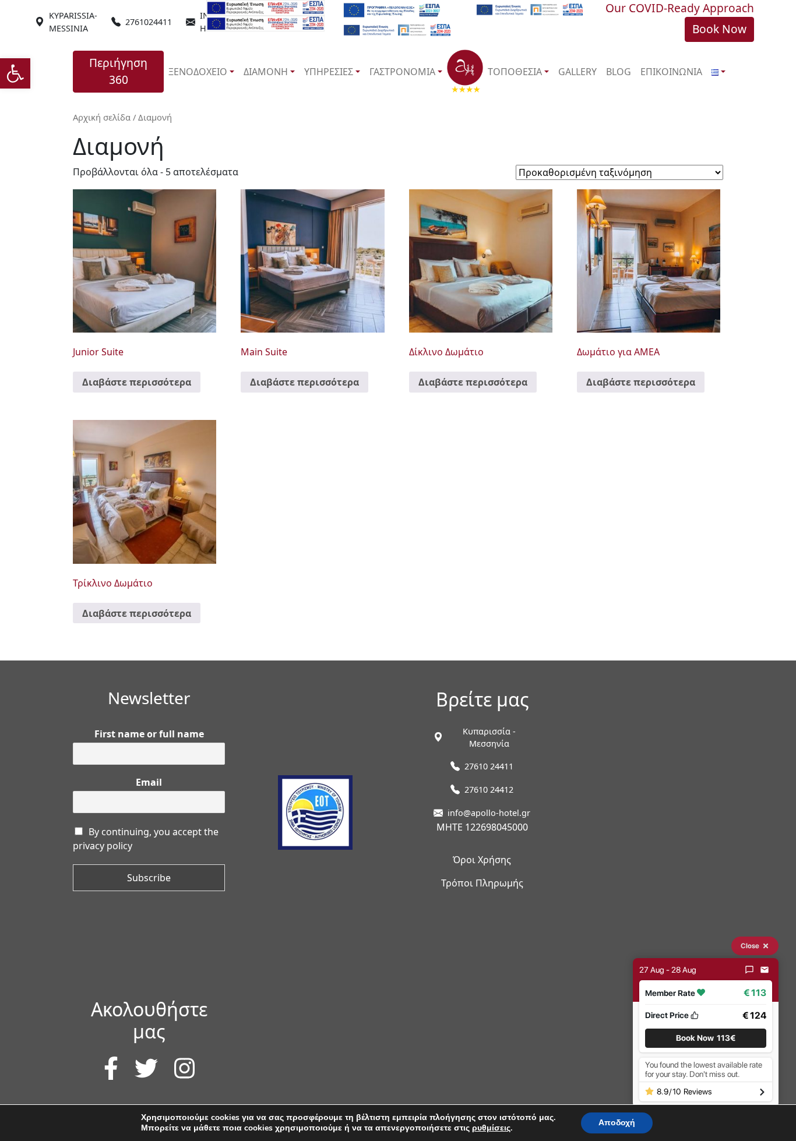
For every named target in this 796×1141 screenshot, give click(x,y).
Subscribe (149, 877)
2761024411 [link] (148, 21)
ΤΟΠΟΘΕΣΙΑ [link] (515, 71)
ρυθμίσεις (491, 1128)
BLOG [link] (618, 71)
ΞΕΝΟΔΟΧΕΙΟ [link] (197, 71)
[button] (705, 1037)
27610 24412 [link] (488, 789)
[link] (15, 73)
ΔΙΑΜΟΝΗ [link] (266, 71)
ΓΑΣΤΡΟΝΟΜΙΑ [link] (402, 71)
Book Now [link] (719, 29)
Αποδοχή (616, 1122)
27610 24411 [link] (488, 766)
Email (149, 782)
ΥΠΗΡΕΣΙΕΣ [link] (328, 71)
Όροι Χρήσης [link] (482, 859)
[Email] (764, 970)
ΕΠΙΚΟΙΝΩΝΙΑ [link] (671, 71)
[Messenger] (749, 970)
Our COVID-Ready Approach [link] (679, 8)
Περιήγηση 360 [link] (118, 71)
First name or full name (149, 734)
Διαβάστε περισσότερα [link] (136, 382)
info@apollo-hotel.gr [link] (489, 812)
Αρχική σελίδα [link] (102, 117)
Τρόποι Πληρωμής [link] (482, 883)
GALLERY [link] (577, 71)
